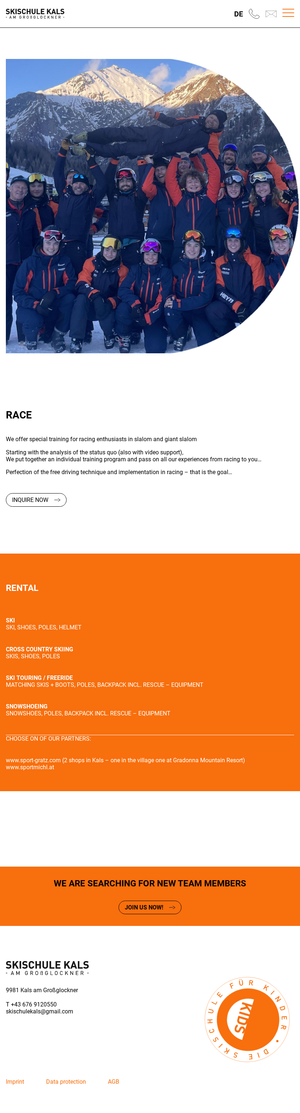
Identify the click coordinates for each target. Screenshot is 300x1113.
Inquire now (30, 499)
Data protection (66, 1081)
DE (238, 14)
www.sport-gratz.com (33, 760)
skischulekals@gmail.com (39, 1011)
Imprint (15, 1081)
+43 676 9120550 (34, 1004)
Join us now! (144, 907)
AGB (113, 1081)
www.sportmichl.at (30, 767)
